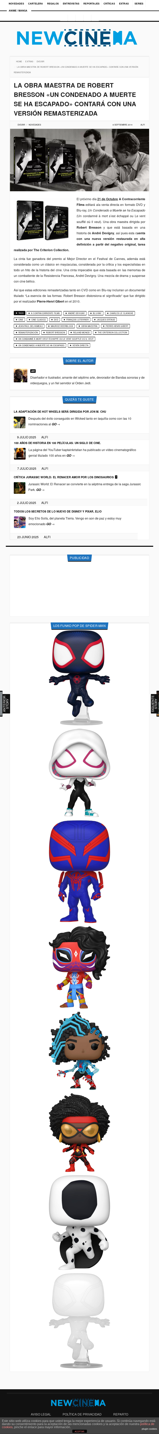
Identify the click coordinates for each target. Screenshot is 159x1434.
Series (139, 3)
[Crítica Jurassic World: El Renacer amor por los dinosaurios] (19, 487)
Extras (124, 3)
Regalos (53, 3)
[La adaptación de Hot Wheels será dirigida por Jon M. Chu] (19, 422)
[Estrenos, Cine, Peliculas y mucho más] (79, 38)
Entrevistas (71, 3)
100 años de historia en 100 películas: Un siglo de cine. (57, 443)
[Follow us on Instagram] (63, 18)
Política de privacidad (82, 1414)
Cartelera (35, 3)
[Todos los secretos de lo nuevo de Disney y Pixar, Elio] (20, 522)
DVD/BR (41, 61)
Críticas (109, 3)
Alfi (143, 124)
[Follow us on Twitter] (79, 18)
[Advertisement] (79, 589)
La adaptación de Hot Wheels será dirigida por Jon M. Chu (60, 411)
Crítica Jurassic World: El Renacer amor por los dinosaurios (64, 477)
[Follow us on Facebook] (71, 18)
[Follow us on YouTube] (88, 18)
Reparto (120, 1414)
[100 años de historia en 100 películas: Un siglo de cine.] (20, 453)
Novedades (16, 3)
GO (56, 424)
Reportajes (91, 3)
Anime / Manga (18, 10)
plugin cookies (149, 1429)
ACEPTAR (79, 1431)
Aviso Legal (41, 1414)
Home (19, 61)
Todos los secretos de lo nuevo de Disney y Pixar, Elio (58, 511)
